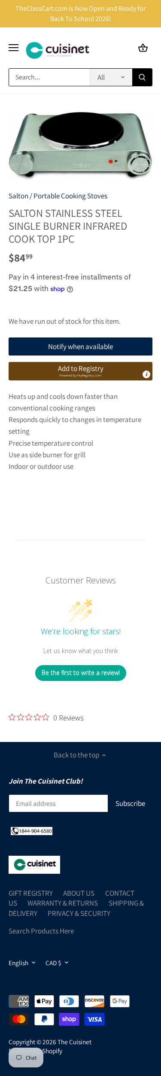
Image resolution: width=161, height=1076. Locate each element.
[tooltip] (146, 374)
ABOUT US (78, 893)
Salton (18, 196)
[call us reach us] (31, 830)
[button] (80, 371)
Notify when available (80, 346)
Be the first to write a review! (81, 673)
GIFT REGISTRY (31, 893)
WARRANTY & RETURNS (62, 903)
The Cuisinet (74, 1041)
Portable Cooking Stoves (70, 196)
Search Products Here (41, 931)
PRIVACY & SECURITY (79, 913)
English (18, 963)
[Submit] (142, 77)
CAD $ (53, 963)
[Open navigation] (13, 47)
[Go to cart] (143, 48)
